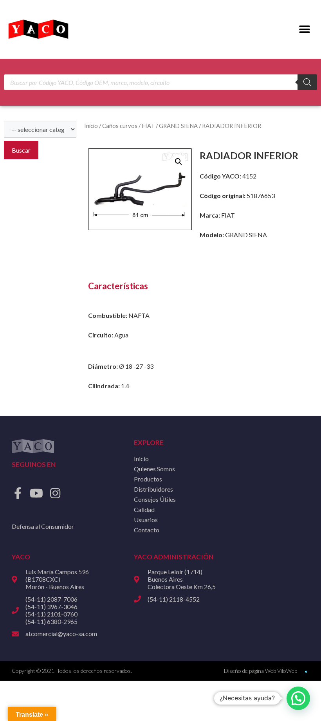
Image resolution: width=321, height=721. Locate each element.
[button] (304, 29)
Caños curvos (119, 125)
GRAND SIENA (178, 125)
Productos (148, 479)
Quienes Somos (154, 468)
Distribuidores (153, 489)
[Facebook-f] (17, 493)
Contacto (146, 530)
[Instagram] (55, 493)
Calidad (144, 509)
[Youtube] (36, 493)
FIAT (148, 125)
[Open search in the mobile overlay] (160, 82)
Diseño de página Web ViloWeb (260, 670)
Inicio (91, 125)
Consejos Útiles (155, 499)
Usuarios (146, 519)
